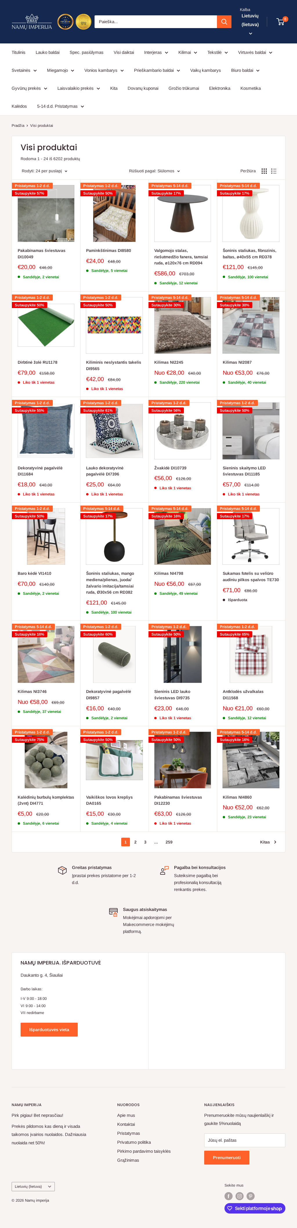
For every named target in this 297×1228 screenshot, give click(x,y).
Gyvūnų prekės (26, 88)
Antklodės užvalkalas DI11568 (243, 694)
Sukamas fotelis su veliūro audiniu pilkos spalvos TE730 (251, 576)
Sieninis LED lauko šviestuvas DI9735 (172, 694)
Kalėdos (19, 106)
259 (169, 842)
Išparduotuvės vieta (49, 1029)
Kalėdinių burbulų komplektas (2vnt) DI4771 (46, 800)
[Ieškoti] (224, 21)
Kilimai (184, 52)
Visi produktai (41, 125)
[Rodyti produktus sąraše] (273, 171)
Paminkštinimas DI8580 (108, 250)
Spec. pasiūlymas (87, 52)
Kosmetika (250, 88)
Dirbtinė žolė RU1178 (37, 362)
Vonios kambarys (100, 70)
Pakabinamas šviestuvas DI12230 (178, 800)
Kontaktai (126, 1124)
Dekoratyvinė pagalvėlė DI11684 (40, 471)
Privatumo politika (134, 1142)
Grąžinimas (128, 1160)
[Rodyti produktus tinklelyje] (264, 171)
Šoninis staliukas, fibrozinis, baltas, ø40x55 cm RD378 (249, 253)
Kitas (265, 842)
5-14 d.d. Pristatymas (57, 106)
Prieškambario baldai (154, 70)
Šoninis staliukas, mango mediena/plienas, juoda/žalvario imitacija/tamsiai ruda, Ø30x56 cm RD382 (110, 582)
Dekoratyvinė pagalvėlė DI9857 (108, 694)
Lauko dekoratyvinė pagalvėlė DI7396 (105, 471)
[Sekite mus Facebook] (228, 1196)
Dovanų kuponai (143, 88)
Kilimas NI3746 (32, 691)
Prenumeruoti (227, 1157)
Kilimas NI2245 (168, 362)
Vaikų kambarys (205, 70)
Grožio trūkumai (184, 88)
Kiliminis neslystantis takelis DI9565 (113, 365)
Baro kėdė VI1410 (34, 573)
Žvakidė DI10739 (170, 468)
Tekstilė (214, 52)
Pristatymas (128, 1133)
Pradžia (18, 125)
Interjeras (153, 52)
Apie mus (126, 1115)
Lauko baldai (47, 52)
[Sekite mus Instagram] (240, 1196)
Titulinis (19, 52)
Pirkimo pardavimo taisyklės (144, 1151)
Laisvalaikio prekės (75, 88)
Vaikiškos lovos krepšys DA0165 (109, 800)
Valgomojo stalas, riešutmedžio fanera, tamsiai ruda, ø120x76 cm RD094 (181, 256)
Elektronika (219, 88)
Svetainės (21, 70)
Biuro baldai (242, 70)
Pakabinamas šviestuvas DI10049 (42, 253)
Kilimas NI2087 (237, 362)
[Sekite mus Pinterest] (251, 1196)
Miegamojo (57, 70)
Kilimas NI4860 (237, 797)
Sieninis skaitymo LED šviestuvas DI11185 (244, 471)
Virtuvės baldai (252, 52)
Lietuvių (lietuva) (28, 1186)
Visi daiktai (124, 52)
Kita (113, 88)
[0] (280, 21)
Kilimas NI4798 (168, 573)
